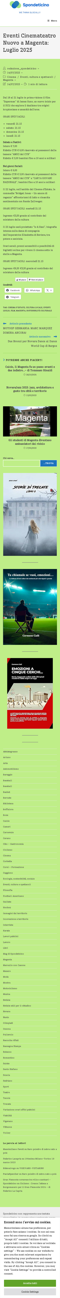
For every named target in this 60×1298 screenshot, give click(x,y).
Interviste (8, 925)
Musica (6, 994)
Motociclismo (10, 988)
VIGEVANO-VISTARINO (31, 1168)
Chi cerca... (8, 458)
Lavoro (6, 942)
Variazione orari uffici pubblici (19, 1109)
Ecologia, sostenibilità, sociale (19, 878)
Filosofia (7, 890)
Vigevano (8, 1121)
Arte (5, 763)
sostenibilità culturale (39, 311)
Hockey (7, 907)
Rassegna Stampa (12, 1046)
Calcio (6, 821)
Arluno (7, 757)
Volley (6, 1133)
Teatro (6, 1092)
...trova (49, 463)
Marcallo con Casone (14, 965)
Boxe (5, 815)
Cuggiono (8, 873)
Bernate (7, 797)
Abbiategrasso (10, 751)
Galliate (7, 901)
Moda (5, 976)
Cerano (7, 838)
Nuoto (6, 1017)
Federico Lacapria (12, 1158)
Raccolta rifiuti (11, 1040)
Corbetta (7, 861)
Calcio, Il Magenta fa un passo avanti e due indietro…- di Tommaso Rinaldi (30, 368)
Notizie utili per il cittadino (17, 1005)
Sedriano (7, 1080)
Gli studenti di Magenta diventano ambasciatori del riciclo (30, 442)
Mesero (7, 971)
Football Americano (13, 896)
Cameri (6, 826)
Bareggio (7, 774)
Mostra (6, 982)
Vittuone (7, 1127)
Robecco (7, 1052)
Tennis (6, 1098)
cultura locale (34, 307)
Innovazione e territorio (15, 919)
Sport (6, 1086)
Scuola (6, 1075)
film (13, 311)
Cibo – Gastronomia (13, 844)
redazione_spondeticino (21, 68)
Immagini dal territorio (15, 913)
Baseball (7, 780)
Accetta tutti (30, 1283)
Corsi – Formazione (13, 867)
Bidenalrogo (9, 1168)
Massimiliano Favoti (13, 1149)
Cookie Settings (30, 1291)
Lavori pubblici (10, 936)
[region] (30, 1258)
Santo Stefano (10, 1069)
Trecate (7, 1104)
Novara (6, 1011)
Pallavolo (8, 1034)
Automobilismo (11, 769)
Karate (6, 930)
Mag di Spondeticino (13, 953)
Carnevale (8, 832)
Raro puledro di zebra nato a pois (39, 1174)
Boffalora (8, 809)
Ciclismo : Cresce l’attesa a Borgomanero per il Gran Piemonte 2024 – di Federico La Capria (26, 1187)
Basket (6, 792)
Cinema (11, 77)
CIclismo (7, 850)
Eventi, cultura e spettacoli (36, 77)
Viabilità (7, 1115)
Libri (5, 948)
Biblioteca (8, 803)
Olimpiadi (8, 1023)
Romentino (8, 1057)
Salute (6, 1063)
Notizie (6, 1000)
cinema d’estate (16, 307)
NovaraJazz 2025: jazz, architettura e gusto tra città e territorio (30, 389)
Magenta (8, 80)
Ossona (7, 1029)
